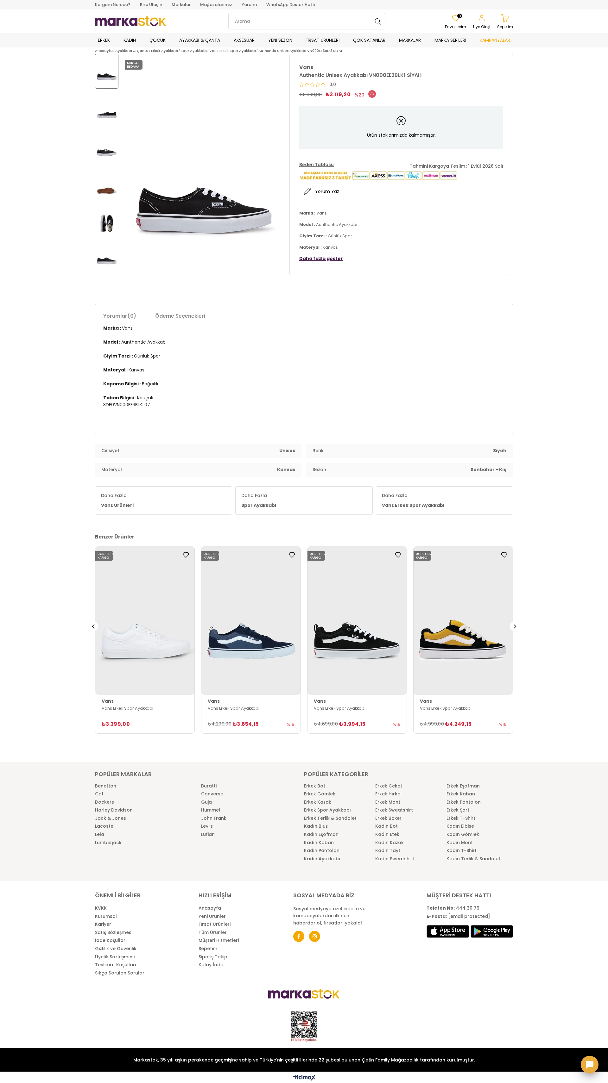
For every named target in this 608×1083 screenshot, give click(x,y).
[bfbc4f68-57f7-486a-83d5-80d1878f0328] (304, 994)
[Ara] (378, 21)
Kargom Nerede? (112, 5)
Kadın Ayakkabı (322, 859)
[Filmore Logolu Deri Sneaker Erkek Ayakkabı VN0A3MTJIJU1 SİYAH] (357, 620)
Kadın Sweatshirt (394, 859)
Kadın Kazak (389, 843)
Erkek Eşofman (463, 786)
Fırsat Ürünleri (215, 924)
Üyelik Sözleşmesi (115, 957)
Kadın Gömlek (462, 834)
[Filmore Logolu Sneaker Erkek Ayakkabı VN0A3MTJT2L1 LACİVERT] (251, 620)
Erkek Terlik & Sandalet (330, 818)
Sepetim (208, 949)
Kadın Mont (459, 843)
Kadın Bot (386, 826)
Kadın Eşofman (321, 834)
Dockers (104, 802)
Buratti (209, 786)
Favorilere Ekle (185, 555)
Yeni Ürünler (212, 916)
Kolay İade (211, 965)
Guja (206, 802)
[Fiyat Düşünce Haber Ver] (372, 94)
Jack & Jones (110, 818)
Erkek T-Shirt (460, 818)
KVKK (101, 908)
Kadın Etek (387, 834)
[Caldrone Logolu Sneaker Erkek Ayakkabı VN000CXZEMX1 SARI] (463, 620)
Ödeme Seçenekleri (180, 316)
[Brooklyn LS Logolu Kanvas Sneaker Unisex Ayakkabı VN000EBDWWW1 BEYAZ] (144, 620)
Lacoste (104, 826)
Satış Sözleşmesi (113, 933)
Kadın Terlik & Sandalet (473, 859)
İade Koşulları (111, 940)
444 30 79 (453, 908)
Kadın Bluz (316, 826)
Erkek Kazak (317, 802)
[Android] (492, 931)
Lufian (208, 834)
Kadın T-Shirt (461, 851)
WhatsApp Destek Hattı (290, 5)
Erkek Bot (314, 786)
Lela (99, 834)
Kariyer (103, 924)
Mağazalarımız (216, 5)
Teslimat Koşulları (115, 965)
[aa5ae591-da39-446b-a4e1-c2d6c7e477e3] (304, 1026)
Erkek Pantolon (463, 802)
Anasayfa (210, 908)
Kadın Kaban (319, 843)
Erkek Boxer (388, 818)
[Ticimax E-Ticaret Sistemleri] (304, 1078)
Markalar (181, 5)
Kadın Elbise (460, 826)
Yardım (249, 5)
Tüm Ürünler (213, 933)
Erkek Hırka (388, 794)
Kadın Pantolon (321, 851)
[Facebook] (298, 936)
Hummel (210, 810)
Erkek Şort (457, 810)
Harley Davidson (114, 810)
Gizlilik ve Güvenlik (115, 949)
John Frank (213, 818)
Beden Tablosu (316, 164)
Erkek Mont (387, 802)
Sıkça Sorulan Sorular (119, 973)
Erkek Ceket (388, 786)
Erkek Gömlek (319, 794)
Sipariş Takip (213, 957)
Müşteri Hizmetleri (219, 940)
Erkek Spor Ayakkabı (327, 810)
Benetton (105, 786)
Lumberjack (108, 843)
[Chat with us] (589, 1065)
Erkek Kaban (460, 794)
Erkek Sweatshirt (394, 810)
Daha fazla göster (321, 258)
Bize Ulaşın (151, 5)
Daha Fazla (117, 500)
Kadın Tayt (387, 851)
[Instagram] (314, 936)
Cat (99, 794)
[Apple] (448, 931)
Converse (212, 794)
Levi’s (207, 826)
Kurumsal (106, 916)
